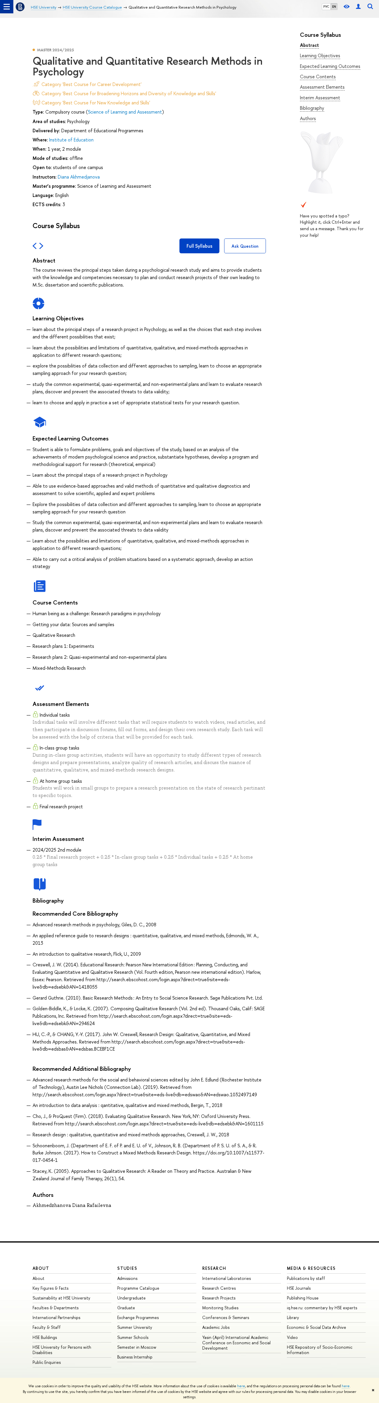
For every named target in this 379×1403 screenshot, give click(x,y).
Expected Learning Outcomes (330, 66)
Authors (308, 118)
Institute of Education (71, 139)
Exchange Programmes (138, 1317)
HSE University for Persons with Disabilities (62, 1349)
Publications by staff (306, 1278)
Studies (127, 1268)
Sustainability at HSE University (61, 1298)
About (41, 1268)
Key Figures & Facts (50, 1288)
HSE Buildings (45, 1337)
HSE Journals (299, 1288)
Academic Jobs (215, 1327)
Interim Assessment (320, 97)
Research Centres (219, 1288)
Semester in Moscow (136, 1347)
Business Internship (134, 1357)
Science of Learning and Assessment (125, 112)
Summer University (134, 1327)
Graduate (126, 1307)
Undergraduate (131, 1298)
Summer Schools (132, 1337)
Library (293, 1317)
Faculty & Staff (47, 1327)
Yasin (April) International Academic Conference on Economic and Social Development (236, 1342)
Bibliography (312, 108)
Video (292, 1337)
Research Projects (218, 1298)
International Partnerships (56, 1317)
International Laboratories (226, 1278)
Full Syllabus (199, 246)
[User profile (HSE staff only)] (358, 6)
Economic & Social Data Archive (316, 1327)
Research (214, 1268)
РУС (326, 6)
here (241, 1386)
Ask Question (245, 246)
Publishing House (303, 1298)
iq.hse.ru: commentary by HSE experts (322, 1307)
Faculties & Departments (55, 1307)
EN (334, 6)
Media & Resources (311, 1268)
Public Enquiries (47, 1362)
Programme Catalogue (138, 1288)
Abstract (309, 45)
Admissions (127, 1278)
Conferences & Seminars (225, 1317)
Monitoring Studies (220, 1307)
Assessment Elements (322, 87)
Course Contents (318, 76)
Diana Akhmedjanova (79, 177)
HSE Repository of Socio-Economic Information (319, 1349)
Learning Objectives (320, 55)
